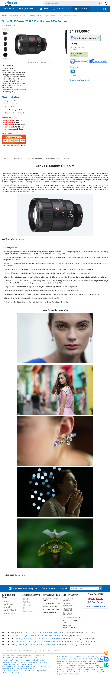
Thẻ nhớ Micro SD (39, 656)
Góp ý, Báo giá (69, 626)
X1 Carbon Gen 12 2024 (10, 662)
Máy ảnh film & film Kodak (10, 660)
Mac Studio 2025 (22, 668)
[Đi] (100, 588)
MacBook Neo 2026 (31, 658)
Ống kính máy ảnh (20, 575)
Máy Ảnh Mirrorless (38, 660)
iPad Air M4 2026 (18, 658)
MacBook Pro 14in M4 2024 (11, 666)
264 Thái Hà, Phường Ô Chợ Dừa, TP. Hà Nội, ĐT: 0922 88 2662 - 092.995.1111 (38, 642)
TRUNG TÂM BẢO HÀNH (50, 607)
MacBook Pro (33, 662)
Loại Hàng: (73, 44)
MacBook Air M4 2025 (28, 664)
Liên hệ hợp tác (27, 605)
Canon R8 (92, 661)
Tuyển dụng (26, 602)
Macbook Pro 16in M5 (82, 670)
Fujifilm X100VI (61, 659)
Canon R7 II (60, 663)
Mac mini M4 (61, 672)
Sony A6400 (91, 667)
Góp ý (25, 608)
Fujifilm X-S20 (72, 659)
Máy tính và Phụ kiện (9, 613)
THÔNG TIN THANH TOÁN (51, 610)
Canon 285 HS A (74, 661)
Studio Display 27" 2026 (24, 656)
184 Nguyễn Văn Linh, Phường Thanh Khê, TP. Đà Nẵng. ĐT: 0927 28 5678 (38, 639)
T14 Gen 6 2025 (25, 660)
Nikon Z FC (100, 667)
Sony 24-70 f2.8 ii (62, 665)
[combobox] (73, 3)
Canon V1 (84, 661)
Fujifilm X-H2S (83, 659)
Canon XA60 (70, 663)
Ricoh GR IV (60, 670)
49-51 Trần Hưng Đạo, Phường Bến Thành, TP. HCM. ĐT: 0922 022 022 (40, 633)
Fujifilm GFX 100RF (75, 657)
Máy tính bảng (7, 607)
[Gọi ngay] (106, 653)
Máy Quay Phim (41, 671)
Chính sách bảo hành (49, 613)
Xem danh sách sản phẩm (81, 80)
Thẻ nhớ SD (6, 658)
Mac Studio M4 (71, 672)
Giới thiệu (26, 599)
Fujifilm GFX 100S (88, 657)
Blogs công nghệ (28, 611)
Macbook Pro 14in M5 (98, 670)
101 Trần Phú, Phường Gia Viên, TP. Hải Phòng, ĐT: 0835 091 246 (37, 645)
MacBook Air (43, 662)
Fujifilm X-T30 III (62, 661)
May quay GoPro (62, 674)
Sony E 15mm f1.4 (90, 663)
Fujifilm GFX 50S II (62, 657)
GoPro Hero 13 (73, 674)
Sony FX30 (79, 663)
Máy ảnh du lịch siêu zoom (11, 664)
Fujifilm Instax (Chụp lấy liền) (11, 673)
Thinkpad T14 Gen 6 (84, 672)
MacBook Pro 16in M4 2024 (30, 666)
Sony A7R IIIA (82, 667)
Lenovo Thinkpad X (98, 672)
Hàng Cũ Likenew (76, 54)
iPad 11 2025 (33, 668)
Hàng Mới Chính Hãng (78, 48)
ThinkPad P (23, 662)
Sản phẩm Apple (8, 604)
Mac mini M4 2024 (8, 668)
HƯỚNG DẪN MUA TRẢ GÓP (51, 604)
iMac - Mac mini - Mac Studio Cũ (12, 671)
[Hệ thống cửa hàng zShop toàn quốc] (106, 665)
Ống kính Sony (19, 239)
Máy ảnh (5, 601)
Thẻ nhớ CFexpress (9, 656)
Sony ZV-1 (82, 665)
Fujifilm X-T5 (92, 659)
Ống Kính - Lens (29, 671)
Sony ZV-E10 (61, 667)
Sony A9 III (90, 665)
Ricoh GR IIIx (70, 670)
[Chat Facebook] (106, 659)
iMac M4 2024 (45, 666)
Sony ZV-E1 (73, 665)
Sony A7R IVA (71, 667)
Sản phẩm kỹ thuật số (9, 610)
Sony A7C (99, 665)
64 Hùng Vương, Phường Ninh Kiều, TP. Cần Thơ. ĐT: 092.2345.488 (36, 636)
